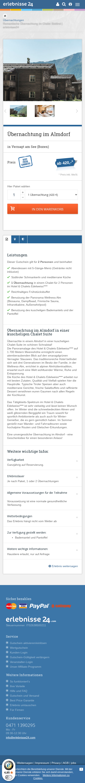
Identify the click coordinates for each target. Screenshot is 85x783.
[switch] (8, 777)
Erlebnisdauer (15, 476)
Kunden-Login (18, 652)
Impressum (42, 762)
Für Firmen (17, 709)
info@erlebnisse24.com (20, 737)
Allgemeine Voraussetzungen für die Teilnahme (37, 493)
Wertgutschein (19, 647)
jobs (73, 762)
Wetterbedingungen (19, 516)
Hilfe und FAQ (18, 690)
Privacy (56, 762)
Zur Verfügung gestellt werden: (26, 532)
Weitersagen (25, 762)
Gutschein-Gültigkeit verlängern (29, 657)
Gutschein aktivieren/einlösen (28, 643)
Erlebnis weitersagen (64, 566)
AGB (66, 762)
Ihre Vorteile (17, 686)
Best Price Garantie (22, 700)
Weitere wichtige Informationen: (27, 549)
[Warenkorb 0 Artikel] (70, 4)
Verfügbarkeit (15, 460)
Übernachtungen (13, 20)
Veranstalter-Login (21, 662)
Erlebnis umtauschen (23, 705)
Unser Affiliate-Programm (25, 666)
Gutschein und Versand (24, 695)
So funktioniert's (20, 681)
